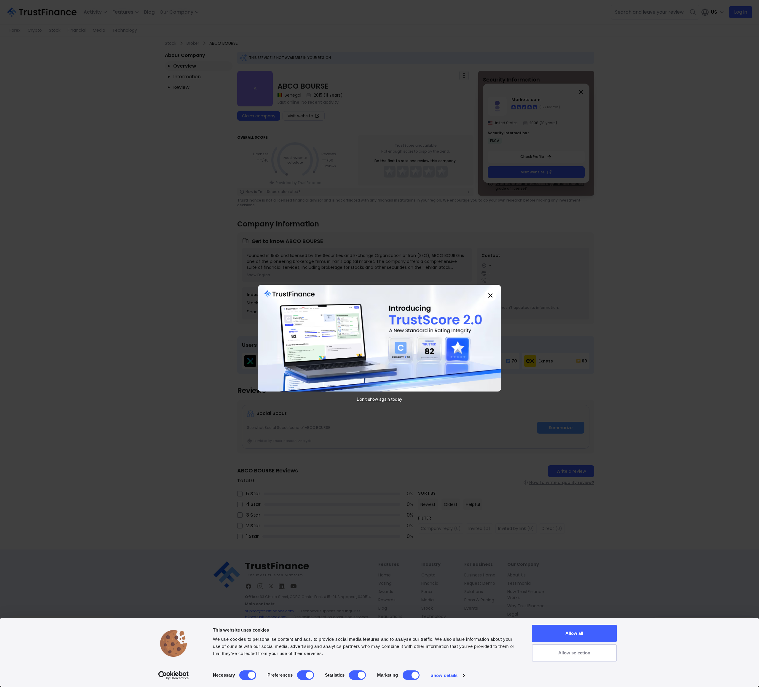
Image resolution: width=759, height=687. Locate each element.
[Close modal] (490, 295)
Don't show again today (379, 399)
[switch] (305, 675)
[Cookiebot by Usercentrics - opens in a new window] (174, 675)
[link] (379, 338)
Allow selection (574, 652)
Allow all (574, 633)
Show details (443, 675)
